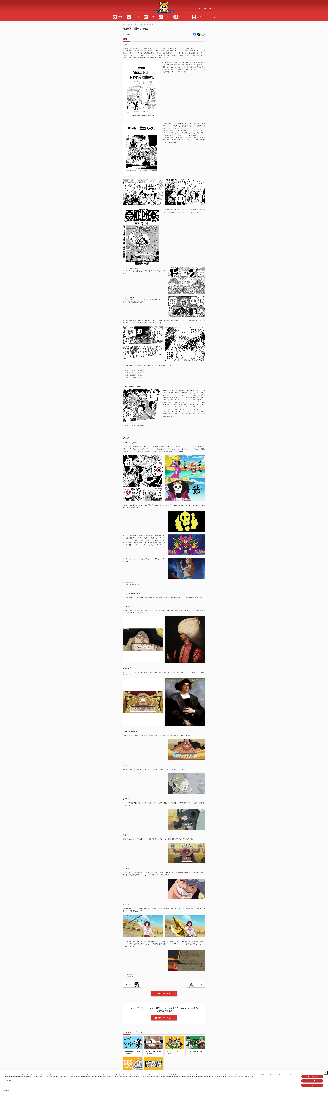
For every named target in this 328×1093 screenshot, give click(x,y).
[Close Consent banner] (325, 1073)
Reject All (312, 1080)
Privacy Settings (312, 1076)
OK (312, 1085)
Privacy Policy (240, 1076)
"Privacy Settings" (146, 1076)
